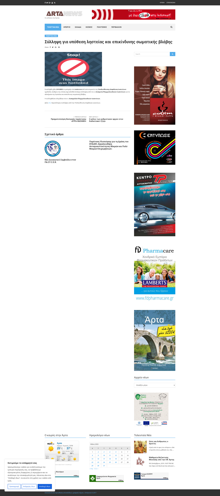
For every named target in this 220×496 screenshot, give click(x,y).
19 (116, 459)
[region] (30, 475)
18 (110, 459)
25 (110, 462)
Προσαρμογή (14, 486)
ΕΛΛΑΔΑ (78, 27)
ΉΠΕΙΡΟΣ (66, 27)
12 (116, 455)
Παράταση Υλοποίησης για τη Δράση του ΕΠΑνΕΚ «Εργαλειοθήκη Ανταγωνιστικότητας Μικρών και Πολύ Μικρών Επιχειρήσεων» (108, 145)
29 (92, 466)
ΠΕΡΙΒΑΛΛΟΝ (116, 27)
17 (104, 459)
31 (104, 466)
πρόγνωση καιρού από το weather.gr (62, 464)
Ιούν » (96, 469)
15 (92, 459)
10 (104, 455)
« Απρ (91, 469)
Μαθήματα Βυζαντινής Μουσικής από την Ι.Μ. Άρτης (161, 458)
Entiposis (88, 493)
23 (98, 462)
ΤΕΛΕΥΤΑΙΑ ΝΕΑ (53, 27)
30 (98, 466)
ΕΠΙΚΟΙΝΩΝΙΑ (171, 3)
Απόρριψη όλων (29, 486)
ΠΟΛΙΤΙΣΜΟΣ (102, 27)
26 (116, 462)
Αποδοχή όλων (44, 486)
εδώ (49, 103)
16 (98, 459)
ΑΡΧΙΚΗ (162, 3)
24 (104, 462)
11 (110, 455)
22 (92, 462)
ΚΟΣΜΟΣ (89, 27)
